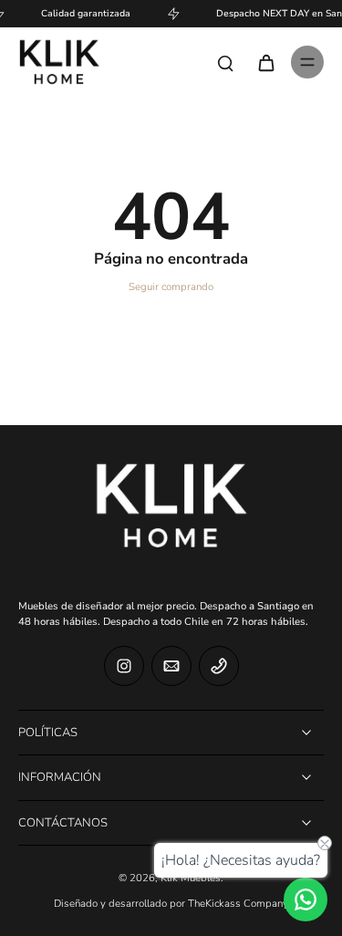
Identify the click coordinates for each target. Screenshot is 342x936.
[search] (225, 62)
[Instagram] (124, 666)
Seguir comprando (171, 287)
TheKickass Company (238, 903)
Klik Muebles (191, 878)
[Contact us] (305, 899)
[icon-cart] (265, 62)
